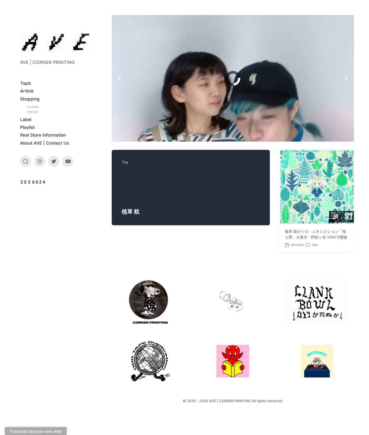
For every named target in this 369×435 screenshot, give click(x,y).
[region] (233, 78)
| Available (33, 106)
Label (25, 119)
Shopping (30, 98)
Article (27, 90)
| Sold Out (32, 111)
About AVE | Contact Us (44, 143)
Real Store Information (43, 135)
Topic (25, 83)
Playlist (27, 127)
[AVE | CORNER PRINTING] (56, 42)
